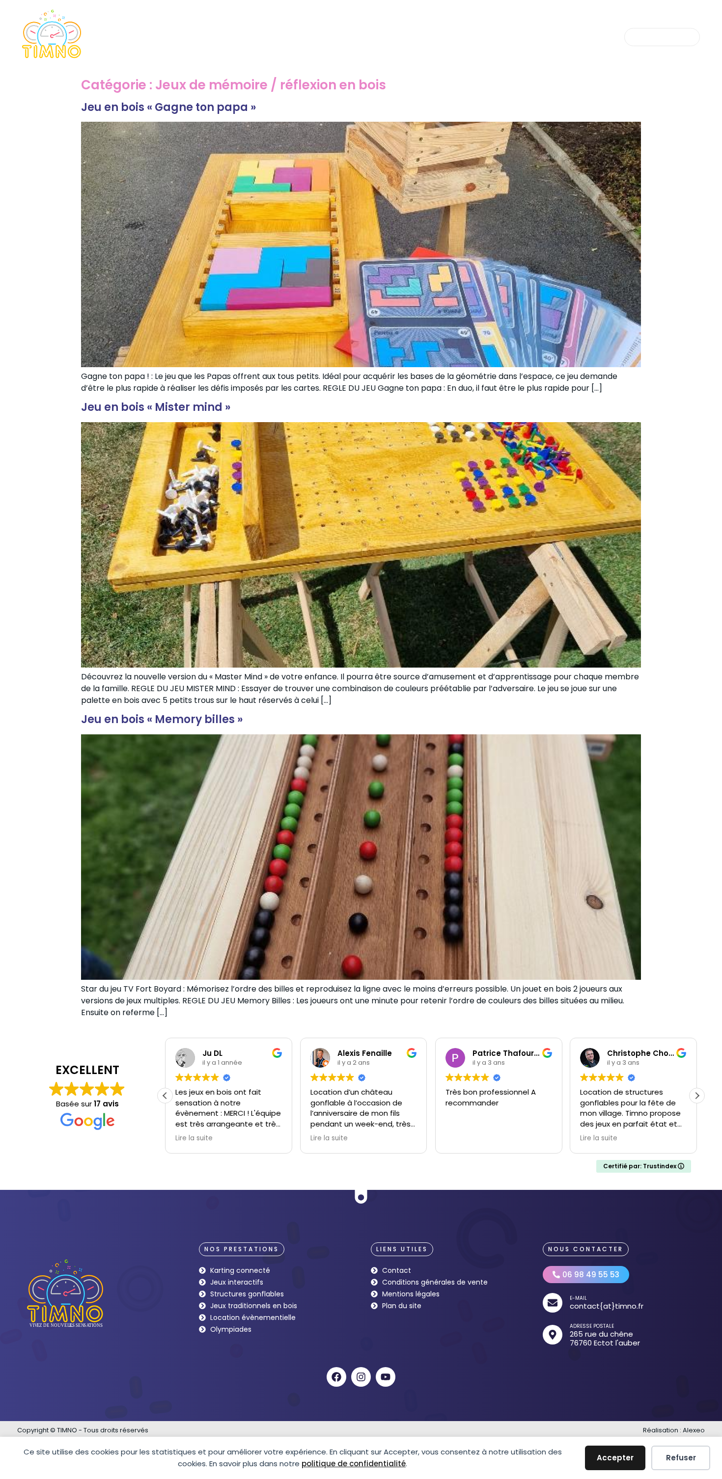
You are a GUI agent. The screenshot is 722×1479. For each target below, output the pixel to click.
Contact (574, 37)
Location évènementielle (503, 37)
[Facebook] (336, 1377)
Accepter (615, 1457)
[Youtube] (385, 1377)
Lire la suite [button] (194, 1138)
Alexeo (694, 1430)
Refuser (681, 1457)
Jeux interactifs (283, 37)
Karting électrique (157, 37)
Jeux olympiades (419, 37)
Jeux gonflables (351, 37)
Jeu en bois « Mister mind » (155, 407)
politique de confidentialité (354, 1463)
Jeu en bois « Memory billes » (162, 719)
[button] (697, 1095)
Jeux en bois (222, 37)
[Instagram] (361, 1377)
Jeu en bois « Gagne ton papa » (168, 107)
